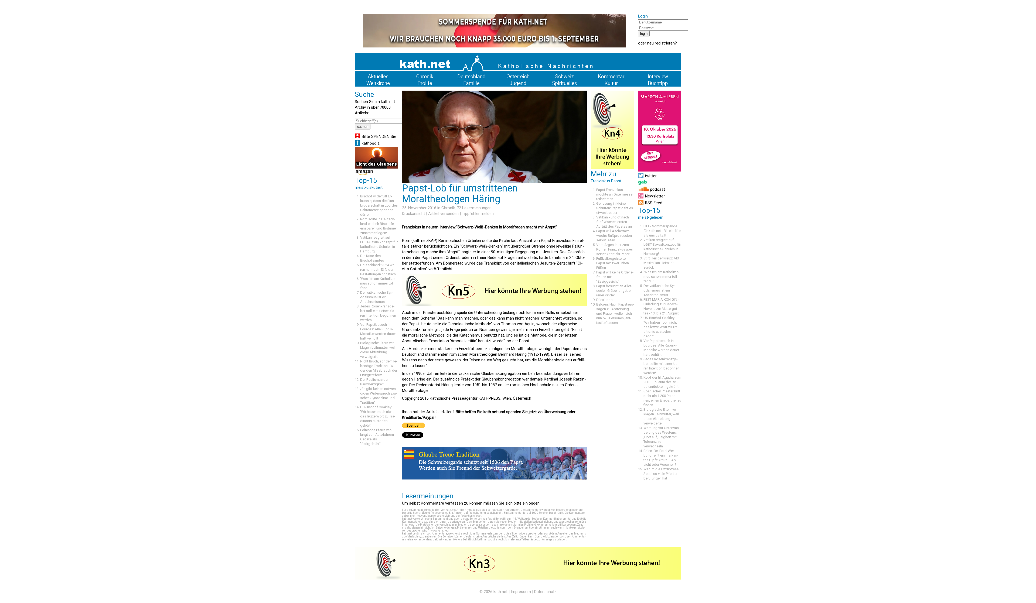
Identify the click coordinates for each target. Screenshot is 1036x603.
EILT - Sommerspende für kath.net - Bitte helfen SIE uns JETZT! (662, 230)
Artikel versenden (443, 213)
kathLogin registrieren (505, 509)
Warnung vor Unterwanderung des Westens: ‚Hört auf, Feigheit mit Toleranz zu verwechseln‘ (661, 437)
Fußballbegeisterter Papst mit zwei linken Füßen (612, 263)
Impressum (521, 591)
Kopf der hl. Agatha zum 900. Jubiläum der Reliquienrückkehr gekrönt (662, 382)
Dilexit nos (604, 300)
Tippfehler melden (478, 213)
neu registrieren (661, 43)
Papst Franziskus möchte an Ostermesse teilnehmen (614, 194)
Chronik (448, 207)
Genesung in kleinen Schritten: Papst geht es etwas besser (614, 208)
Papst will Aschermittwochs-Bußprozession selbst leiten (614, 235)
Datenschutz (545, 591)
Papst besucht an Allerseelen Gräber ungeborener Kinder (614, 290)
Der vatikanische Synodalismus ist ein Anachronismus (376, 297)
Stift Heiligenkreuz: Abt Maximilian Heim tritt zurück (661, 262)
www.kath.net (439, 530)
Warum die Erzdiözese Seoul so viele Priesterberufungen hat (661, 473)
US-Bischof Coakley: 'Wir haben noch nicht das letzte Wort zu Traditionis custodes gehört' (377, 416)
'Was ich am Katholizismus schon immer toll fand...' (378, 283)
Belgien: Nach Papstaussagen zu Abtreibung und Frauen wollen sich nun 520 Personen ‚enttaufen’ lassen (615, 313)
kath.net (500, 591)
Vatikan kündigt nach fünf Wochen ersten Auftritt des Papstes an (614, 221)
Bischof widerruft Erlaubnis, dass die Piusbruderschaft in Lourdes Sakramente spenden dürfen (379, 205)
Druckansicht (413, 213)
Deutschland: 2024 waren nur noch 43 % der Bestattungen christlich (378, 269)
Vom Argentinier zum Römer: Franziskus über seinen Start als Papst (614, 249)
